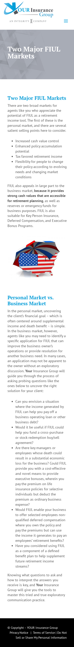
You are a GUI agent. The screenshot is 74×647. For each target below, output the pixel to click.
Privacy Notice (19, 633)
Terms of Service (44, 633)
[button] (66, 21)
